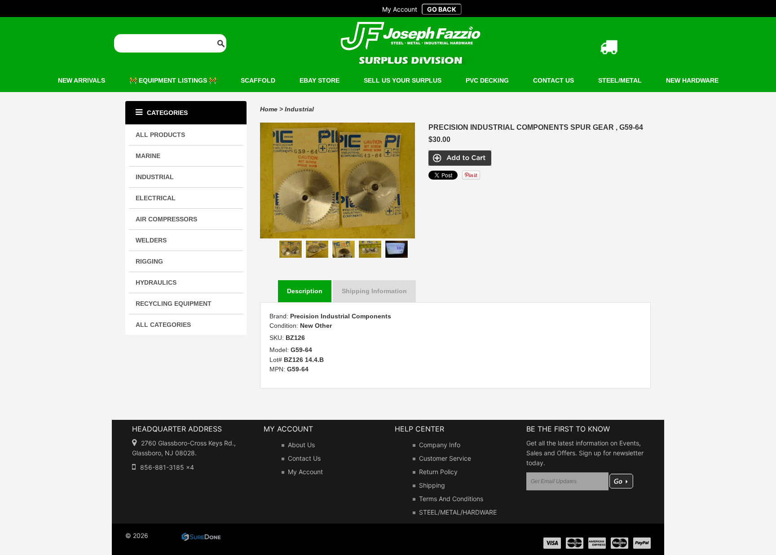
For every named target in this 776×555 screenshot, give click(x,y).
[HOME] (410, 27)
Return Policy (438, 472)
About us (301, 445)
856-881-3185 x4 (167, 467)
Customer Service (445, 458)
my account (399, 9)
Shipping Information (374, 291)
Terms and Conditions (451, 498)
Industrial (299, 109)
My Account (305, 472)
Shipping (432, 485)
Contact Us (304, 458)
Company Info (439, 445)
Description (304, 291)
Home (269, 109)
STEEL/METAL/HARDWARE (458, 512)
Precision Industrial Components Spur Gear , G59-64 (535, 127)
